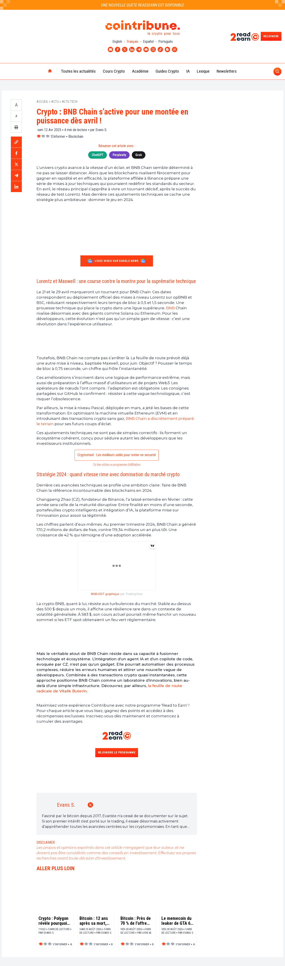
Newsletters (227, 71)
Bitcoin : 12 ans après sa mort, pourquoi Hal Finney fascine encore (93, 921)
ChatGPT (97, 155)
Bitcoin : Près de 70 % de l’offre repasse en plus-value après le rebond (135, 921)
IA (188, 71)
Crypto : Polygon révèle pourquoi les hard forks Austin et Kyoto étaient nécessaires (53, 921)
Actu (55, 101)
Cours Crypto (114, 71)
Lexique (203, 71)
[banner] (117, 341)
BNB (170, 308)
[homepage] (40, 71)
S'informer (58, 136)
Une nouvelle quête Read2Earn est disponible (142, 5)
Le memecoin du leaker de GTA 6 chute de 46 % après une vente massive (176, 921)
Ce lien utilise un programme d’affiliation (116, 464)
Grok (138, 155)
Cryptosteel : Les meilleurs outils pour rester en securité (116, 455)
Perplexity (119, 155)
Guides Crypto (167, 71)
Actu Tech (69, 101)
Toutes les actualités (78, 71)
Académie (140, 71)
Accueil (42, 101)
